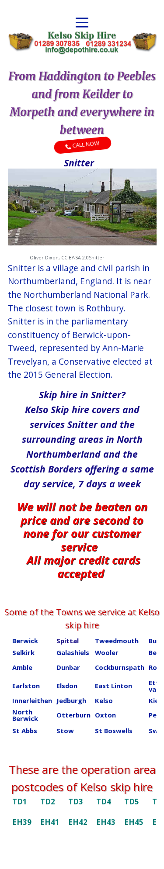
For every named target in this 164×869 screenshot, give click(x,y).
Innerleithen (32, 700)
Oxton (105, 714)
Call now (84, 145)
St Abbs (24, 730)
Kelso (104, 700)
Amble (22, 667)
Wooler (107, 652)
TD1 (19, 802)
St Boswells (114, 730)
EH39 (21, 822)
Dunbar (68, 667)
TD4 (103, 802)
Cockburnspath (119, 667)
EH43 (105, 822)
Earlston (26, 685)
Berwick (25, 640)
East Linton (113, 685)
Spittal (67, 640)
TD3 (75, 802)
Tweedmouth (117, 640)
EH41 (49, 822)
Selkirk (23, 652)
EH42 (77, 822)
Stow (65, 730)
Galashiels (72, 652)
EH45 (133, 822)
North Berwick (25, 715)
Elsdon (66, 685)
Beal (155, 652)
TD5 (131, 802)
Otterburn (73, 714)
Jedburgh (71, 700)
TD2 (47, 802)
